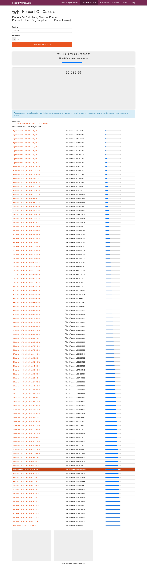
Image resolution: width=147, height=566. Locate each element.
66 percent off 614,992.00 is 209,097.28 (26, 390)
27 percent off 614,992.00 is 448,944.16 (26, 234)
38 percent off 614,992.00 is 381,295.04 (26, 278)
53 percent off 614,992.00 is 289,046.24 (26, 338)
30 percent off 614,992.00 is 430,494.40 (26, 246)
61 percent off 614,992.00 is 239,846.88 (26, 370)
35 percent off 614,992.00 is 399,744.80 (26, 266)
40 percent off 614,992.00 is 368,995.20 (26, 286)
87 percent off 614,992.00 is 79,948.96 (26, 473)
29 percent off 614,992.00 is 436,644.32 (26, 242)
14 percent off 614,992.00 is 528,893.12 (26, 182)
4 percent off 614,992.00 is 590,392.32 (26, 143)
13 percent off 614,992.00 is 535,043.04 (26, 179)
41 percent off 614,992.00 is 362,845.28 (26, 290)
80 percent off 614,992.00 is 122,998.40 (26, 446)
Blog (133, 3)
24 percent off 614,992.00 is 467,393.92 (26, 222)
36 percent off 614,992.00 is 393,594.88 (26, 270)
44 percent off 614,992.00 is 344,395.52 (26, 302)
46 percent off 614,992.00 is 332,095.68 (26, 310)
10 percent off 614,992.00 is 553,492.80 (26, 167)
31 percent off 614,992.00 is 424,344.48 (26, 250)
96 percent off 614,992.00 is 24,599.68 (26, 509)
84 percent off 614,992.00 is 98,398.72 (26, 461)
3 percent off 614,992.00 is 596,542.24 (26, 139)
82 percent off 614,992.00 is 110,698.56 (26, 453)
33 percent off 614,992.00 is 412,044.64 (26, 258)
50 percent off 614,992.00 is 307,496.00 (26, 326)
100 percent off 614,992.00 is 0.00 (24, 525)
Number (15, 27)
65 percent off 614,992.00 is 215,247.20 (26, 386)
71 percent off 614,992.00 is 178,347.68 (26, 410)
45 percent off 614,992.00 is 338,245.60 (26, 306)
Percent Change (69, 3)
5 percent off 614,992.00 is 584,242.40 (26, 147)
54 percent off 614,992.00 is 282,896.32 (26, 342)
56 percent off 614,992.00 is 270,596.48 (26, 350)
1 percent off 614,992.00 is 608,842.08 (26, 131)
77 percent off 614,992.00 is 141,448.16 (26, 434)
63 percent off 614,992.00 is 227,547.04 (26, 378)
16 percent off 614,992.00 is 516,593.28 (26, 190)
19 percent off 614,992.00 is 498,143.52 (26, 202)
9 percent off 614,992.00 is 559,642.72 (26, 163)
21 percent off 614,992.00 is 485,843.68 (26, 210)
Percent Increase (109, 3)
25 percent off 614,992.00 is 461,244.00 (26, 226)
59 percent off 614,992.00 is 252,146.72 (26, 362)
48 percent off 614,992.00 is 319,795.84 (26, 318)
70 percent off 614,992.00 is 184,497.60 (26, 406)
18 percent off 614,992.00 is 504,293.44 (26, 198)
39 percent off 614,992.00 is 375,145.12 (26, 282)
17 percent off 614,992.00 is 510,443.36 (26, 194)
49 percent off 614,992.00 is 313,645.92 (26, 322)
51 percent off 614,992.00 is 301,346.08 (26, 330)
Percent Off (88, 3)
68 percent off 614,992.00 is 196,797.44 (26, 398)
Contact (125, 3)
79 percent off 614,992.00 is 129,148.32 (26, 442)
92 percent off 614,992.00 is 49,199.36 (26, 493)
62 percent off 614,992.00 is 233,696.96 (26, 374)
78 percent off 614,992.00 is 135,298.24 (26, 438)
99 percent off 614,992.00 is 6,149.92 (26, 521)
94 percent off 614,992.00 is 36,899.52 (26, 501)
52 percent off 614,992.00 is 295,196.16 (26, 334)
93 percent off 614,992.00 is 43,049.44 (26, 497)
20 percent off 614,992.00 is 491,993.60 (26, 206)
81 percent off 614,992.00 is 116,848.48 (26, 449)
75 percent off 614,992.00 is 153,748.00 (26, 426)
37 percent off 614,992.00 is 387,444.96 (26, 274)
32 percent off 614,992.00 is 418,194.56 (26, 254)
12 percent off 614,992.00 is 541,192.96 (26, 175)
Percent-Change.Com (21, 2)
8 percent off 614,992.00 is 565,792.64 (26, 159)
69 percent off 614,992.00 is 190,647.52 (26, 402)
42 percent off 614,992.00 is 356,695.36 (26, 294)
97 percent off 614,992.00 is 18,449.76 (26, 513)
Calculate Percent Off (42, 44)
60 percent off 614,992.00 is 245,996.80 (26, 366)
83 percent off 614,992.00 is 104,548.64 (26, 457)
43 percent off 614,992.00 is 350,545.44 (26, 298)
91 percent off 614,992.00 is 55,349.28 (26, 489)
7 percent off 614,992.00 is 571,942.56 (26, 155)
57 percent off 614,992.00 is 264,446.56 (26, 354)
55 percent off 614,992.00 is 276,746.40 (26, 346)
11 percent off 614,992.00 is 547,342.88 (26, 171)
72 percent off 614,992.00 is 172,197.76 (26, 414)
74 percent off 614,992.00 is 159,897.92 (26, 422)
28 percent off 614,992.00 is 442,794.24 (26, 238)
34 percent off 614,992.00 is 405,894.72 (26, 262)
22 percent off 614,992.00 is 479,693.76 (26, 214)
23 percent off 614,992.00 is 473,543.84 (26, 218)
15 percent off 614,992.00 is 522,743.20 (26, 186)
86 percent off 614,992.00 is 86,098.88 (26, 469)
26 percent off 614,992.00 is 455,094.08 (26, 230)
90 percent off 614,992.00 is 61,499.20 (26, 485)
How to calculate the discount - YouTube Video (32, 123)
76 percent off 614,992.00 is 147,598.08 (26, 430)
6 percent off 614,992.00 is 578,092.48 (26, 151)
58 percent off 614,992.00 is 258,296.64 (26, 358)
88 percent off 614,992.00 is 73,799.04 (26, 477)
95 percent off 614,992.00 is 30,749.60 (26, 505)
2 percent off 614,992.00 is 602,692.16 (26, 135)
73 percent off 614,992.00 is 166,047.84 (26, 418)
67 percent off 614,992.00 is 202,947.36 (26, 394)
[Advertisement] (73, 93)
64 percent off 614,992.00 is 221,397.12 (26, 382)
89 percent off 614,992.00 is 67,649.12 (26, 481)
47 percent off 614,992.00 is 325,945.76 (26, 314)
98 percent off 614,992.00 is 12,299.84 (26, 517)
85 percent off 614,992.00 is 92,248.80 (26, 465)
